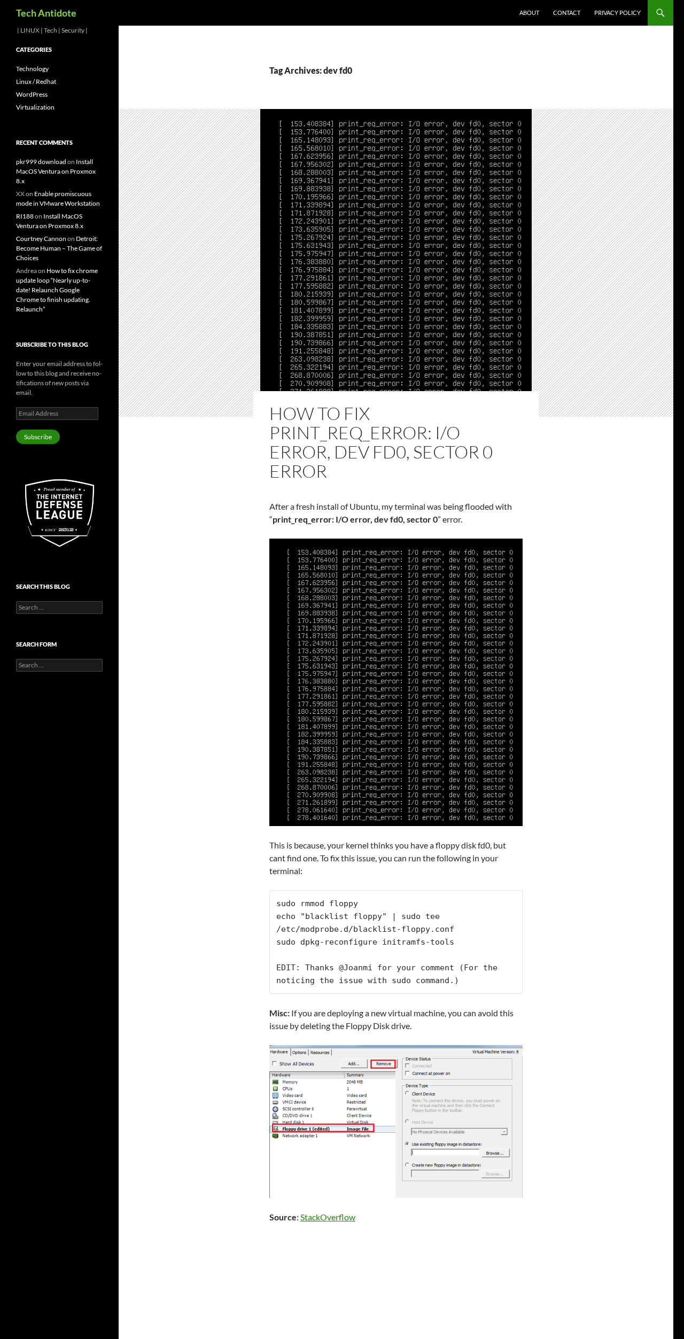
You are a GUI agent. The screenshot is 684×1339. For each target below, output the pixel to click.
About (529, 12)
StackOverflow (327, 1217)
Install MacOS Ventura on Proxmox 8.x (56, 171)
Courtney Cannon (41, 239)
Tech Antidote (46, 13)
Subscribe (38, 437)
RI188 (25, 216)
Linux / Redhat (36, 81)
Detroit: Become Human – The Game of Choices (59, 248)
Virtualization (35, 107)
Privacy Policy (617, 12)
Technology (32, 69)
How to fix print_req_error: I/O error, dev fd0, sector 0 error (381, 442)
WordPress (32, 94)
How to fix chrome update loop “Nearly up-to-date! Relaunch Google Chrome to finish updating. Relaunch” (57, 290)
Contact (566, 12)
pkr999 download (41, 162)
